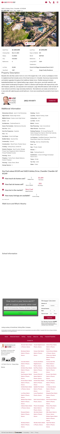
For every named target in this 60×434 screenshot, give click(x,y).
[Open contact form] (46, 2)
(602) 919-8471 (30, 100)
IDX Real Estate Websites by (7, 432)
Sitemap (3, 367)
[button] (4, 29)
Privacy (36, 432)
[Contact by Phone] (50, 2)
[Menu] (57, 2)
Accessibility (26, 432)
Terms (32, 432)
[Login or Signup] (54, 2)
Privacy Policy (15, 364)
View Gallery (31, 43)
